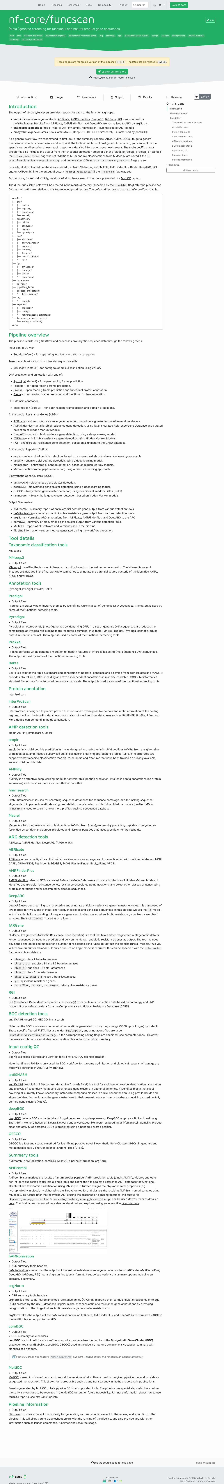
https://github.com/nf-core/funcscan (114, 77)
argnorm (14, 1299)
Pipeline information (26, 530)
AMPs (117, 138)
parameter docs (134, 1035)
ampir (76, 127)
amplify (18, 460)
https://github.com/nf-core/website (197, 1481)
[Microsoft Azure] (115, 1481)
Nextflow (46, 341)
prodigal (141, 151)
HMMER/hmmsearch (21, 800)
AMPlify (67, 127)
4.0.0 (161, 62)
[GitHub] (154, 4)
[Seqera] (104, 1481)
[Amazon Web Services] (109, 1481)
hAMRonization (23, 123)
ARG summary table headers (29, 1266)
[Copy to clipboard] (158, 197)
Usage (58, 97)
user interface (130, 1203)
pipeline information (81, 1160)
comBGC (141, 132)
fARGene (110, 119)
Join (179, 4)
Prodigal (19, 385)
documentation (59, 719)
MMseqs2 (119, 156)
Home (41, 4)
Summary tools (179, 155)
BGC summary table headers (30, 1336)
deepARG (14, 905)
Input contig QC (180, 150)
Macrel (56, 127)
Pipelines (57, 4)
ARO (128, 123)
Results (147, 97)
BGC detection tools (182, 145)
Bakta (155, 151)
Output (118, 97)
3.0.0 (204, 96)
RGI (119, 119)
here (11, 1203)
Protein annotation (181, 132)
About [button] (123, 4)
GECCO (91, 132)
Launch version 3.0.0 (114, 71)
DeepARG (97, 119)
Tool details (175, 117)
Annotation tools (180, 127)
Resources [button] (73, 4)
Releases (176, 97)
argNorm (141, 123)
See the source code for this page (113, 1462)
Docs (89, 4)
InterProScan (22, 407)
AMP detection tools (182, 136)
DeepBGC (79, 132)
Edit (212, 20)
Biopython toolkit (75, 1190)
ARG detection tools (182, 141)
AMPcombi (126, 127)
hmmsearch (89, 127)
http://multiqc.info (47, 1397)
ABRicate (63, 119)
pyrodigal (128, 151)
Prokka (18, 390)
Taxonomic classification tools (187, 122)
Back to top (174, 165)
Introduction (28, 97)
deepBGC (20, 486)
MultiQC (126, 178)
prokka (116, 151)
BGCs (126, 138)
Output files (19, 563)
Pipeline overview (178, 113)
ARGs (108, 138)
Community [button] (104, 4)
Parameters (88, 97)
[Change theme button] (161, 5)
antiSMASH (64, 132)
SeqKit (18, 354)
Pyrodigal (20, 381)
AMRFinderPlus (80, 119)
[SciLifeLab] (120, 1481)
